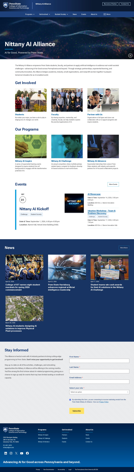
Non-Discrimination (49, 469)
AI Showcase (94, 194)
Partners (64, 435)
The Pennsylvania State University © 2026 (86, 469)
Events (83, 14)
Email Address (76, 377)
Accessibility (61, 469)
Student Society (60, 14)
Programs (28, 14)
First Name (74, 357)
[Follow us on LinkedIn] (5, 454)
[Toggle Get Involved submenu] (49, 14)
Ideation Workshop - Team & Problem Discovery (101, 212)
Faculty (64, 442)
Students (64, 438)
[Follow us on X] (16, 454)
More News (124, 248)
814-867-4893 (7, 445)
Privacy (38, 469)
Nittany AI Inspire (43, 435)
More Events (113, 184)
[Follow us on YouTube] (22, 454)
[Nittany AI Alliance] (17, 5)
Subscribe (77, 411)
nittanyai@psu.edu (8, 447)
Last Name (74, 367)
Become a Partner (110, 4)
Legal (69, 469)
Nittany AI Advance (44, 442)
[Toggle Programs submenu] (34, 14)
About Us (94, 14)
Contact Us (125, 4)
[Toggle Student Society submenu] (67, 14)
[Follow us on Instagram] (11, 454)
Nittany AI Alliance (43, 4)
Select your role (76, 388)
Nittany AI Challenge (44, 438)
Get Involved (43, 14)
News (75, 14)
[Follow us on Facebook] (27, 454)
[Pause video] (130, 55)
